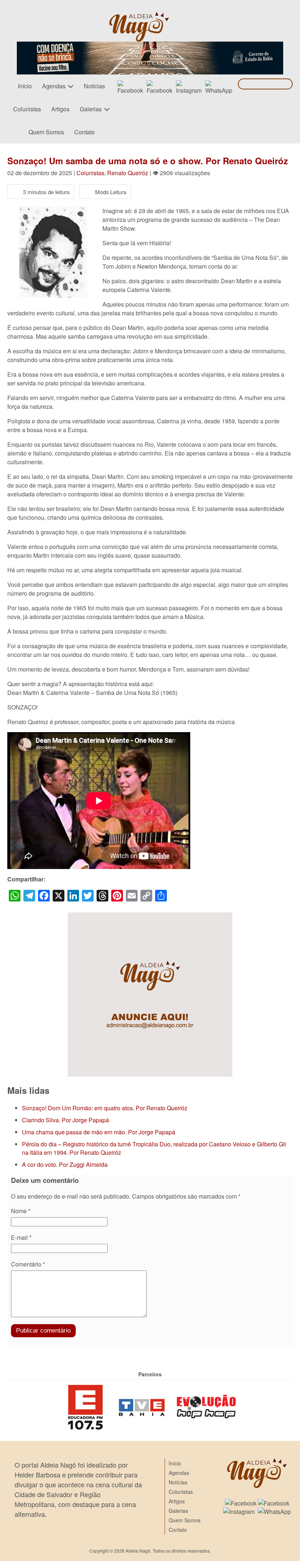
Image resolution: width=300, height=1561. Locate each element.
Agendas (53, 86)
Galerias (91, 109)
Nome (20, 1211)
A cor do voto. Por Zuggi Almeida (65, 1164)
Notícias (94, 86)
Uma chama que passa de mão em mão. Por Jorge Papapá (98, 1132)
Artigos (60, 109)
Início (25, 86)
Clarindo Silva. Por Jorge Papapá (65, 1120)
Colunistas (27, 109)
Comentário (28, 1264)
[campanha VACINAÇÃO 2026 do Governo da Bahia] (150, 46)
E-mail (21, 1237)
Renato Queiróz (127, 173)
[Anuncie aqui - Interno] (150, 916)
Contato (84, 132)
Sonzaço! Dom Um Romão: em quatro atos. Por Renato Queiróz (104, 1108)
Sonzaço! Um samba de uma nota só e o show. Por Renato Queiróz (147, 160)
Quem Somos (46, 132)
